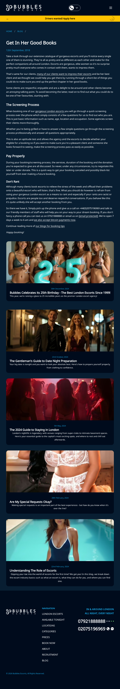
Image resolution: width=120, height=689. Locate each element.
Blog (45, 660)
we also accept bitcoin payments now (54, 220)
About (46, 648)
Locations (48, 625)
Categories (49, 631)
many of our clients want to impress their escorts (64, 74)
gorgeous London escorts (49, 111)
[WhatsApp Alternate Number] (113, 621)
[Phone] (107, 621)
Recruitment (50, 654)
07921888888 (91, 621)
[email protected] (88, 216)
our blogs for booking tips (50, 226)
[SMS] (109, 621)
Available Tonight (53, 619)
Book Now (48, 643)
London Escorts (52, 614)
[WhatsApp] (111, 621)
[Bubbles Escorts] (23, 8)
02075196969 (91, 628)
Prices (46, 637)
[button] (111, 8)
